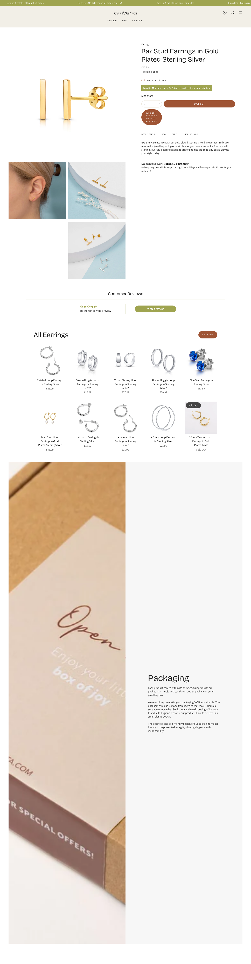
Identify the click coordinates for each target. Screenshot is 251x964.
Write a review (155, 309)
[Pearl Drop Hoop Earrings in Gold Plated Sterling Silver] (50, 418)
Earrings (145, 44)
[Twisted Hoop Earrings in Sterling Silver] (50, 360)
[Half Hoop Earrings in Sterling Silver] (88, 418)
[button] (112, 21)
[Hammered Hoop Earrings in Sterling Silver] (125, 418)
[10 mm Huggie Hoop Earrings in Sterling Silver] (88, 360)
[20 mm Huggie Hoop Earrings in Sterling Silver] (163, 360)
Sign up (10, 2)
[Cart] (240, 13)
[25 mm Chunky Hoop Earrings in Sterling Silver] (125, 360)
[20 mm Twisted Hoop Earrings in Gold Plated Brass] (201, 418)
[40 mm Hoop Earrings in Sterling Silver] (163, 418)
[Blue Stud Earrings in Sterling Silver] (201, 360)
